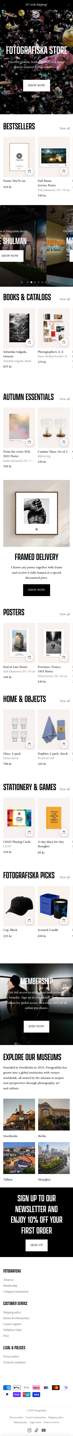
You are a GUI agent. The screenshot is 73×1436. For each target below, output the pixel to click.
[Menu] (4, 16)
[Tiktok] (36, 1430)
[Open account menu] (59, 15)
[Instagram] (29, 1430)
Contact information (36, 1417)
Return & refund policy (16, 1318)
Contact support (12, 1324)
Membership (10, 1286)
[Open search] (13, 15)
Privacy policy (11, 1356)
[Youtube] (43, 1430)
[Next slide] (68, 4)
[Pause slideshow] (22, 282)
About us (8, 1280)
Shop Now (36, 85)
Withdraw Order (12, 1330)
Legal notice (35, 1422)
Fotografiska (40, 1410)
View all (64, 128)
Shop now (36, 261)
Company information (16, 1292)
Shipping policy (12, 1312)
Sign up (36, 1245)
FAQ (6, 1336)
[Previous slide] (4, 4)
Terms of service (51, 1422)
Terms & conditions (14, 1362)
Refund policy (20, 1422)
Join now (36, 1026)
